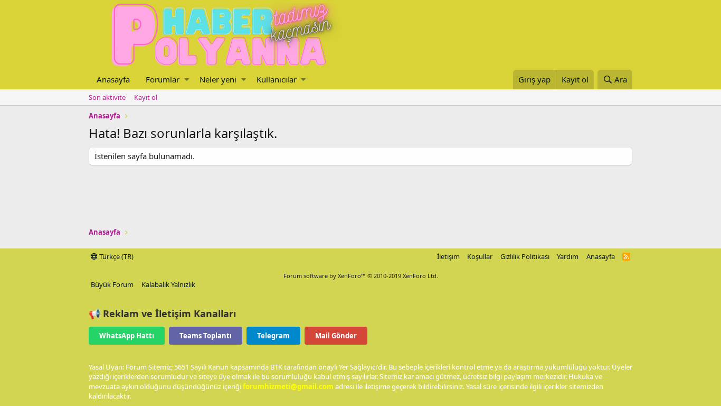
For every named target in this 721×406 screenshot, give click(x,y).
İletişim (448, 256)
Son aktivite (107, 97)
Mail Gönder (336, 335)
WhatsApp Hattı (126, 335)
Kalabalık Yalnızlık (168, 284)
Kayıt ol (145, 97)
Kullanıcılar (277, 79)
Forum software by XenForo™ (360, 276)
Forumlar (162, 79)
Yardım (567, 256)
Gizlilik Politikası (524, 256)
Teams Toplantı (205, 335)
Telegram (273, 335)
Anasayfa (113, 79)
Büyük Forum (112, 284)
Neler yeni (218, 79)
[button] (187, 79)
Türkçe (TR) (116, 256)
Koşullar (479, 256)
